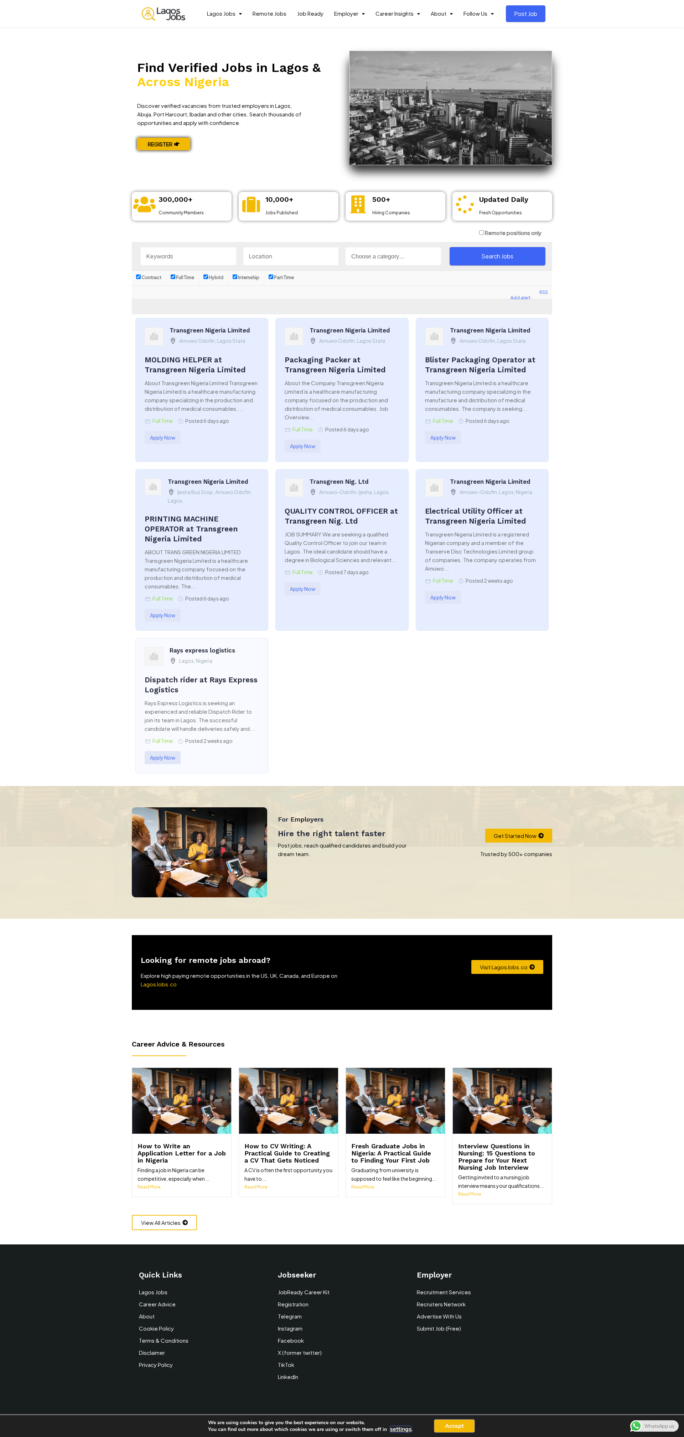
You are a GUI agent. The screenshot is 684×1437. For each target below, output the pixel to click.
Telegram (290, 1316)
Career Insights (394, 13)
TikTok (286, 1364)
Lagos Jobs (221, 13)
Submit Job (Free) (439, 1328)
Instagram (290, 1328)
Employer (346, 13)
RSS (543, 292)
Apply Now (162, 437)
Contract (151, 277)
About (438, 13)
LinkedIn (288, 1376)
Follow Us (475, 13)
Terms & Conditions (163, 1340)
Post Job (525, 13)
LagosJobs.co (159, 984)
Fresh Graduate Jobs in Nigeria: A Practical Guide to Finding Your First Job (391, 1153)
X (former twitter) (300, 1352)
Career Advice (157, 1304)
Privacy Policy (156, 1364)
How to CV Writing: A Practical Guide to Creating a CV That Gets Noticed (287, 1153)
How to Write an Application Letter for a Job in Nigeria (182, 1153)
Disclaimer (152, 1352)
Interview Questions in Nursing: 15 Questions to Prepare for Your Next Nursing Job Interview (496, 1156)
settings (400, 1429)
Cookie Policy (156, 1328)
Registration (293, 1304)
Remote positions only (513, 232)
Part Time (283, 277)
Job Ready (310, 13)
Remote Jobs (269, 13)
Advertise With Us (439, 1316)
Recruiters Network (441, 1304)
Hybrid (215, 277)
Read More (149, 1187)
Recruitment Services (444, 1292)
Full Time (184, 277)
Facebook (291, 1340)
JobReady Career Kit (304, 1292)
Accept (454, 1426)
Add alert (520, 297)
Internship (248, 277)
